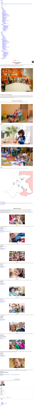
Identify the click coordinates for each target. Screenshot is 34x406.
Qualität (3, 35)
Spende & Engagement (4, 38)
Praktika (4, 56)
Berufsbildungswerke (4, 15)
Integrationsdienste (3, 44)
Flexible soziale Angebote (4, 43)
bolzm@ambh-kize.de (3, 355)
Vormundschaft (4, 49)
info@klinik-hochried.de (4, 301)
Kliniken (3, 16)
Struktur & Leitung (4, 36)
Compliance (2, 404)
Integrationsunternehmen (4, 18)
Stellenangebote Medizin (5, 52)
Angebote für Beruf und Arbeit (5, 14)
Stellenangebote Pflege (5, 53)
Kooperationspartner (4, 11)
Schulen (3, 47)
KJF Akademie (4, 57)
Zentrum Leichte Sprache (5, 23)
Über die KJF (2, 34)
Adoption (4, 22)
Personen (4, 10)
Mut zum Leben (2, 50)
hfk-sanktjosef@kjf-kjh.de (4, 248)
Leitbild (3, 8)
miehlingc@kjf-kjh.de (3, 319)
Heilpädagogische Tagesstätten (4, 17)
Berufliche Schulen (5, 29)
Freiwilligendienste (5, 30)
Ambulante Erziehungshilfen (4, 13)
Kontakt (2, 2)
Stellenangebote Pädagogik (5, 26)
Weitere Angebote (3, 48)
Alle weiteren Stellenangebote (5, 54)
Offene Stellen (3, 51)
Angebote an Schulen (4, 40)
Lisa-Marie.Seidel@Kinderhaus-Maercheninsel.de (15, 374)
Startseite (2, 7)
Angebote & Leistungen (3, 39)
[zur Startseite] (1, 0)
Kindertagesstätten (3, 45)
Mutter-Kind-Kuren (4, 46)
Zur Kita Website (1, 249)
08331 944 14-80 (3, 283)
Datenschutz (2, 403)
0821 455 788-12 (3, 230)
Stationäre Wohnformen (4, 21)
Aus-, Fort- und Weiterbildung (4, 55)
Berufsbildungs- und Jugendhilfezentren (5, 41)
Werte (2, 9)
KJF (0, 405)
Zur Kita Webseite (1, 356)
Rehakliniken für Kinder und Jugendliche (5, 20)
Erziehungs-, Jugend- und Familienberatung (6, 42)
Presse (1, 3)
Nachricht (1, 394)
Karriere (2, 24)
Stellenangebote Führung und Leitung (6, 25)
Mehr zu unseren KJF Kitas (2, 204)
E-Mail (1, 393)
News (2, 12)
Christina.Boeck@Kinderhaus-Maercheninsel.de (6, 374)
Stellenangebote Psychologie (5, 27)
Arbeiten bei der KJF (4, 28)
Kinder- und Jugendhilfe (4, 19)
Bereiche (4, 37)
